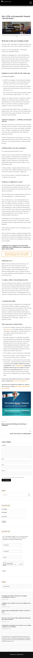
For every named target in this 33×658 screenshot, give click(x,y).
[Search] (29, 495)
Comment (4, 445)
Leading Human (19, 365)
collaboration (8, 329)
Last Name (4, 512)
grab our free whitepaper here (20, 381)
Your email (4, 516)
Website (3, 470)
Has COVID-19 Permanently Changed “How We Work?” (16, 17)
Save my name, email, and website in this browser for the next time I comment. (13, 477)
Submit (4, 570)
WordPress (20, 654)
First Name (4, 509)
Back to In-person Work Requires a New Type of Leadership (14, 424)
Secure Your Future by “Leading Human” (20, 433)
